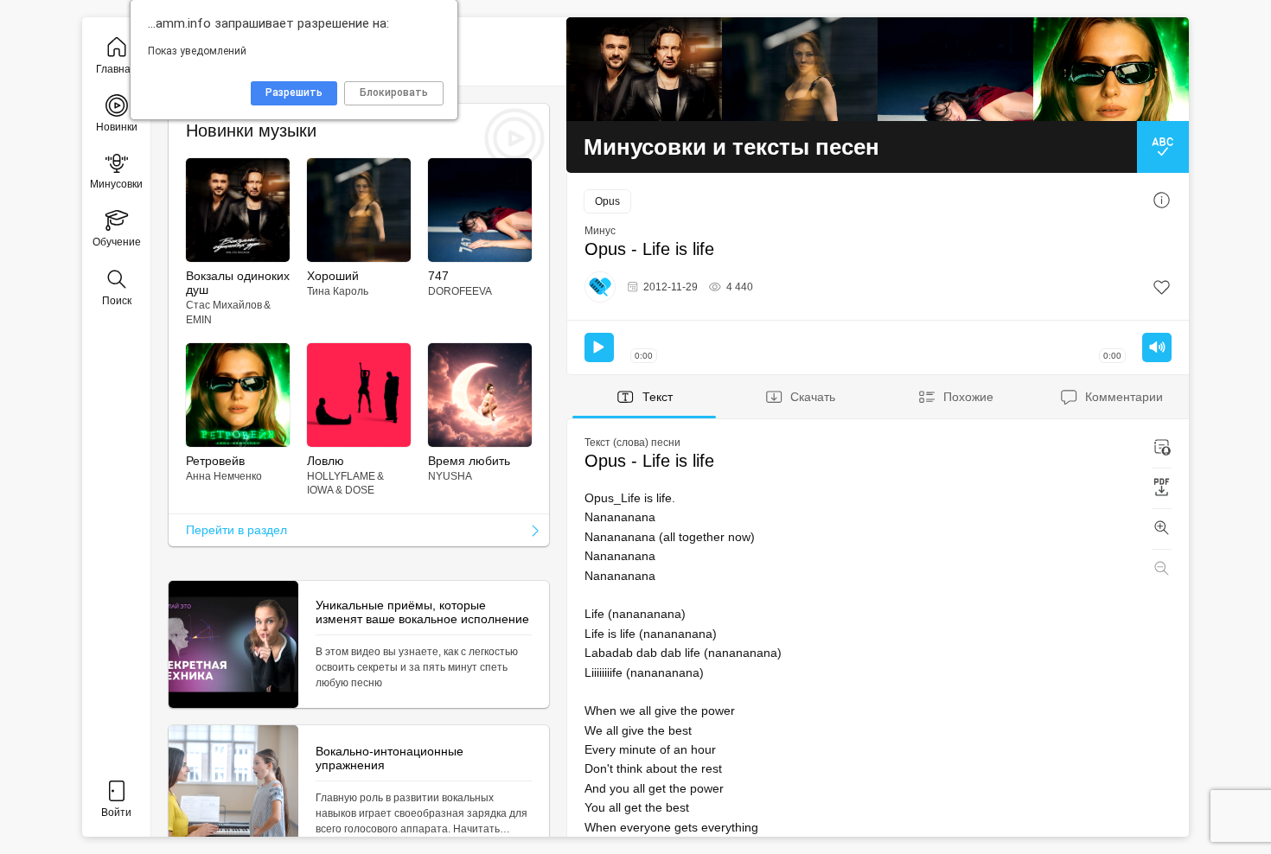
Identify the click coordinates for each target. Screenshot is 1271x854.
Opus (607, 201)
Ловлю (325, 461)
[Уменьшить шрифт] (1162, 569)
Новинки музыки (251, 130)
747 (438, 276)
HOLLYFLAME (341, 476)
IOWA (320, 490)
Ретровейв (215, 461)
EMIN (199, 320)
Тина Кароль (337, 291)
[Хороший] (800, 69)
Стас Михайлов (224, 305)
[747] (955, 69)
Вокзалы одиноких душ (238, 282)
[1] (1162, 287)
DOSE (359, 490)
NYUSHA (450, 476)
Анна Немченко (224, 476)
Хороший (333, 276)
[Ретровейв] (1111, 69)
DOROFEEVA (460, 291)
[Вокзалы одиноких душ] (644, 69)
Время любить (469, 461)
